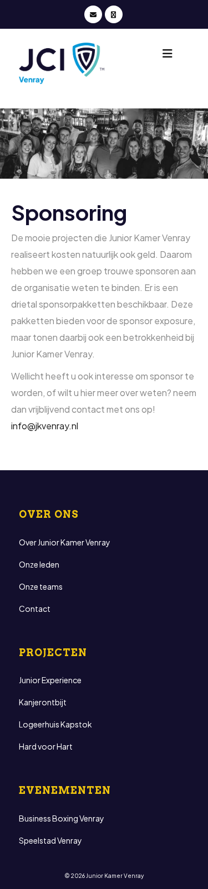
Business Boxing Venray (61, 818)
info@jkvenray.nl (44, 425)
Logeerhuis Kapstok (55, 724)
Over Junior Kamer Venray (64, 542)
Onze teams (41, 586)
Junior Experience (50, 680)
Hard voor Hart (46, 746)
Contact (34, 609)
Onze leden (39, 564)
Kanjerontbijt (43, 702)
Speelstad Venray (50, 840)
